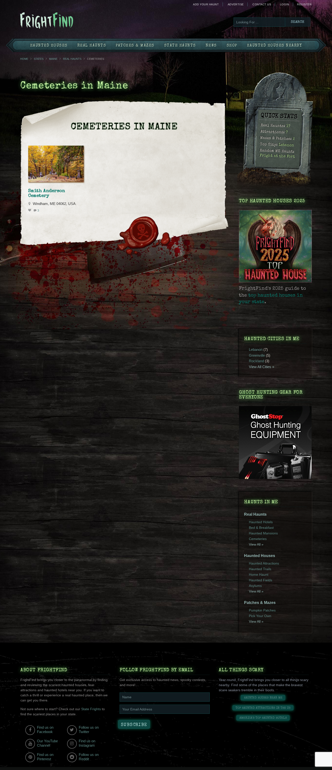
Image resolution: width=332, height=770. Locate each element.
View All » (256, 544)
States (39, 58)
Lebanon (286, 145)
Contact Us (262, 4)
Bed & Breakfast (261, 528)
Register (304, 4)
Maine (53, 58)
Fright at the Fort (277, 156)
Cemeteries (258, 539)
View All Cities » (261, 367)
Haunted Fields (260, 580)
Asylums (255, 586)
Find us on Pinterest (45, 756)
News (211, 46)
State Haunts (180, 46)
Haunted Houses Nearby (274, 46)
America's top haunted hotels (263, 718)
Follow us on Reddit (89, 756)
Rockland (256, 361)
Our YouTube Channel (47, 743)
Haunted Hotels (261, 522)
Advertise (236, 4)
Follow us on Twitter (89, 729)
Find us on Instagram (87, 743)
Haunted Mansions (263, 533)
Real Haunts (91, 46)
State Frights (91, 709)
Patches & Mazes (135, 46)
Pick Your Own (260, 616)
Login (284, 4)
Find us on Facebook (45, 729)
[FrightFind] (66, 21)
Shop (232, 46)
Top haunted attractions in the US (263, 708)
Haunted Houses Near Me (263, 697)
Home (24, 58)
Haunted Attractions (264, 563)
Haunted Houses (49, 46)
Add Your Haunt (206, 4)
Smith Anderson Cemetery (46, 193)
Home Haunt (258, 574)
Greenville (257, 355)
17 (288, 126)
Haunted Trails (260, 569)
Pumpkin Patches (262, 610)
